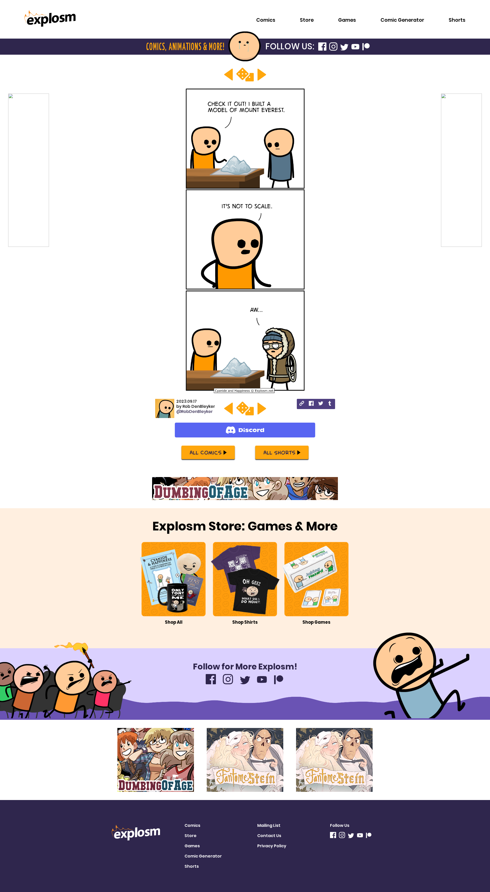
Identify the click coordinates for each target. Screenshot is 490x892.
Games (347, 20)
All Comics (206, 452)
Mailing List (268, 825)
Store (307, 20)
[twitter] (320, 404)
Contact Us (269, 836)
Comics (265, 20)
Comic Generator (402, 20)
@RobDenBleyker (194, 411)
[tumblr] (330, 404)
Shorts (457, 20)
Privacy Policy (271, 846)
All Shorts (279, 452)
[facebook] (311, 404)
